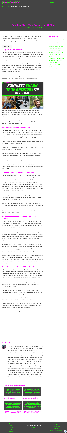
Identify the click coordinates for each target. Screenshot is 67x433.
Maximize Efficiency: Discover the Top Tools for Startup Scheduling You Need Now (32, 398)
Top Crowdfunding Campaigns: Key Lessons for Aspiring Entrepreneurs (13, 398)
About (11, 425)
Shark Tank (59, 2)
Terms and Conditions (55, 426)
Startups (52, 2)
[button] (64, 2)
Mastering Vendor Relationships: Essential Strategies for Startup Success (56, 54)
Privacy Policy (55, 424)
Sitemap (11, 429)
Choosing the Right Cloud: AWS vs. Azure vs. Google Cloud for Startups (56, 41)
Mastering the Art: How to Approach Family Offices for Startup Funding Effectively (12, 412)
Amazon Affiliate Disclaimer (55, 430)
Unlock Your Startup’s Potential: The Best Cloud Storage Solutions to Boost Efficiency (57, 66)
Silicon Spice (11, 423)
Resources (11, 431)
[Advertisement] (33, 17)
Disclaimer (55, 428)
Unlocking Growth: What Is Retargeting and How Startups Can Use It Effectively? (32, 412)
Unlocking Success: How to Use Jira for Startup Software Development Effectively (56, 48)
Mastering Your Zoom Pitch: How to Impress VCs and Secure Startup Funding (56, 60)
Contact (11, 427)
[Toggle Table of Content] (10, 46)
